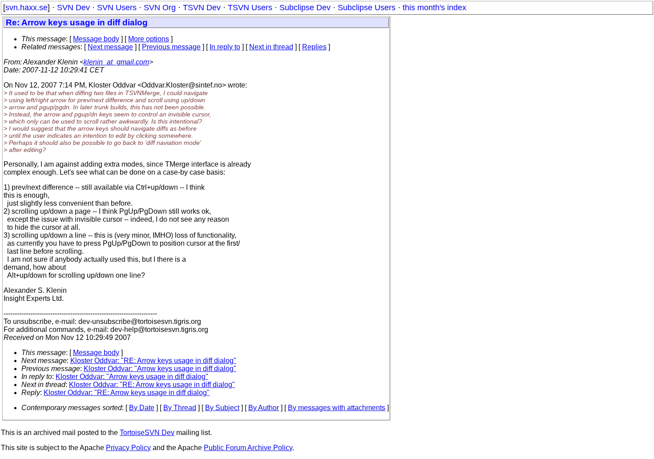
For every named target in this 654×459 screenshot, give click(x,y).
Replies (314, 47)
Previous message (171, 47)
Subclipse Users (367, 7)
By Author (263, 407)
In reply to (225, 47)
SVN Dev (73, 7)
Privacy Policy (128, 447)
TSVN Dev (202, 7)
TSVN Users (250, 7)
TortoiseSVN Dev (147, 432)
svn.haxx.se (26, 7)
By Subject (222, 407)
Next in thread (271, 47)
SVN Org (160, 7)
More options (148, 39)
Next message (110, 47)
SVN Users (117, 7)
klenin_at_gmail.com (116, 62)
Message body (96, 39)
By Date (141, 407)
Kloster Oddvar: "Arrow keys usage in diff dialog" (160, 368)
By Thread (179, 407)
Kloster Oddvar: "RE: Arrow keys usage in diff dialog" (153, 360)
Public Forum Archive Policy (248, 447)
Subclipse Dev (305, 7)
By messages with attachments (336, 407)
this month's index (434, 7)
